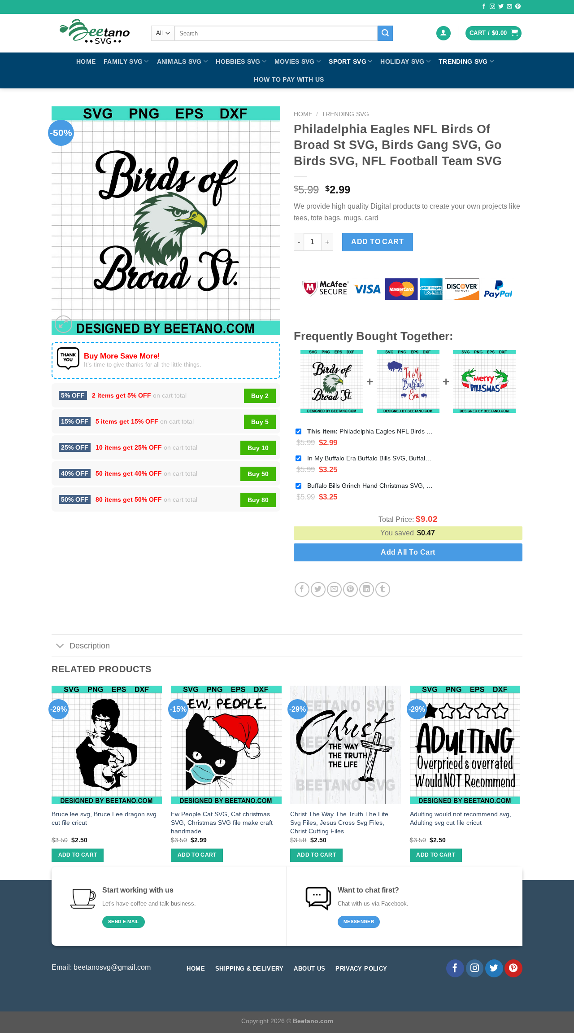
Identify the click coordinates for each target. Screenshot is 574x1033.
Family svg (123, 61)
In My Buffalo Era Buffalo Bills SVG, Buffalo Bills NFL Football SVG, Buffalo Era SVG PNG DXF (370, 458)
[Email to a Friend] (334, 589)
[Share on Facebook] (302, 589)
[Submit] (385, 33)
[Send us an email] (509, 7)
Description (90, 645)
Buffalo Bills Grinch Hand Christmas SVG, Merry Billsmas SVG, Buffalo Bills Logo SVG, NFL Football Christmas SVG (370, 485)
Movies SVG (294, 61)
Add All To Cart (408, 552)
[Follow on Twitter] (501, 7)
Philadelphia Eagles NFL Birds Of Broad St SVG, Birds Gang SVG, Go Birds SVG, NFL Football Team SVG (370, 431)
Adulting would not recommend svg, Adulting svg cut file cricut (460, 818)
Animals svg (179, 61)
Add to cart (377, 241)
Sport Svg (347, 61)
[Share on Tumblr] (382, 589)
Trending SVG (463, 61)
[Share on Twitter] (318, 589)
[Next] (519, 782)
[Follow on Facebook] (484, 7)
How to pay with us (289, 79)
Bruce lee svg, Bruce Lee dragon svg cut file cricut (104, 818)
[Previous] (52, 782)
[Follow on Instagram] (492, 7)
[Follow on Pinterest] (518, 7)
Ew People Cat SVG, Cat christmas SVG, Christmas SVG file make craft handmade (222, 822)
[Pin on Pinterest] (350, 589)
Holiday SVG (402, 61)
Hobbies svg (238, 61)
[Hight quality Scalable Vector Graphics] (95, 33)
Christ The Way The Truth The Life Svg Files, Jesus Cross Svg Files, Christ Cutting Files (339, 822)
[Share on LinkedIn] (366, 589)
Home (86, 61)
